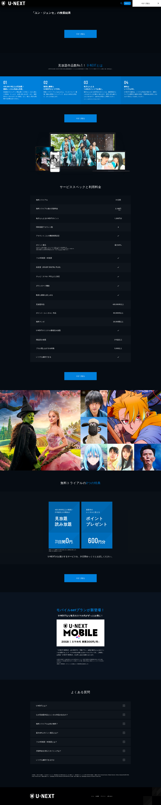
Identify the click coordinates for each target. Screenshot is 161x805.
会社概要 (97, 796)
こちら (60, 249)
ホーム (92, 796)
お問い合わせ (109, 796)
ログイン (127, 3)
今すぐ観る (145, 3)
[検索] (121, 3)
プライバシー (103, 796)
